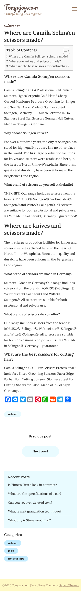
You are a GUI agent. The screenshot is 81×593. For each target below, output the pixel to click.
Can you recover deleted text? (30, 502)
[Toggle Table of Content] (64, 50)
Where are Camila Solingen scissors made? (38, 56)
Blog (11, 551)
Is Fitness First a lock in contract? (32, 485)
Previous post (40, 436)
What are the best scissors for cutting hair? (39, 66)
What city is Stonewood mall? (29, 520)
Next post (40, 451)
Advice (12, 414)
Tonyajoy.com (21, 7)
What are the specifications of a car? (34, 494)
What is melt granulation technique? (35, 511)
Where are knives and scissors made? (35, 61)
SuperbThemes (69, 585)
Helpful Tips (16, 559)
